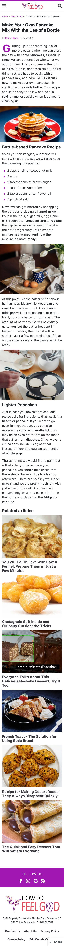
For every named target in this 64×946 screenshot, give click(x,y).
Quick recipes (17, 16)
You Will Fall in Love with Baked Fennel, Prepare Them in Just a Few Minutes (29, 566)
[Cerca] (60, 6)
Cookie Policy (16, 939)
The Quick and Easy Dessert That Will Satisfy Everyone (31, 849)
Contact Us (12, 931)
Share (58, 941)
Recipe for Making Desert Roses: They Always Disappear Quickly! (31, 793)
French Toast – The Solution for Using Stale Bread (29, 738)
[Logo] (32, 6)
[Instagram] (28, 880)
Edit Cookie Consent (43, 939)
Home (5, 16)
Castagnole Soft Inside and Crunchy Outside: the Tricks (26, 624)
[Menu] (4, 6)
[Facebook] (21, 880)
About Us (30, 931)
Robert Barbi (11, 38)
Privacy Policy (50, 931)
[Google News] (36, 880)
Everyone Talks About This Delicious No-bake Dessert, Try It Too (31, 681)
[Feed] (43, 880)
